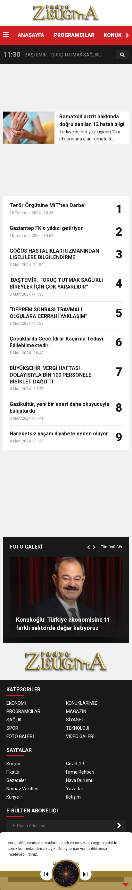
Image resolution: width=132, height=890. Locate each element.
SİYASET (75, 719)
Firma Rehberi (80, 772)
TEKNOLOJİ (77, 728)
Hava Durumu (80, 780)
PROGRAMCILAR (74, 35)
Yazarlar (74, 788)
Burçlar (13, 763)
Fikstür (13, 772)
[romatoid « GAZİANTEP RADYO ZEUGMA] (66, 12)
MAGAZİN (76, 711)
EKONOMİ (16, 703)
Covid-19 (75, 763)
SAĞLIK (13, 719)
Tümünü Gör (111, 547)
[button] (127, 35)
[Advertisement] (67, 90)
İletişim (73, 797)
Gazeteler (16, 780)
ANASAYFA (31, 35)
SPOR (12, 728)
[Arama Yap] (122, 54)
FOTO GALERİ (20, 736)
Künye (12, 797)
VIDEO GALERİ (80, 736)
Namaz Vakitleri (22, 788)
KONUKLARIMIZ (81, 703)
